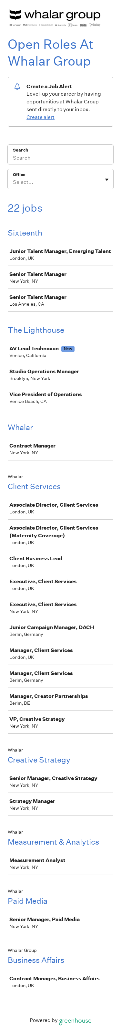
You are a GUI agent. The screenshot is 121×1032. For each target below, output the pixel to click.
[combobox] (13, 182)
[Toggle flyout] (107, 180)
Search (20, 150)
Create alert (40, 117)
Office (19, 174)
